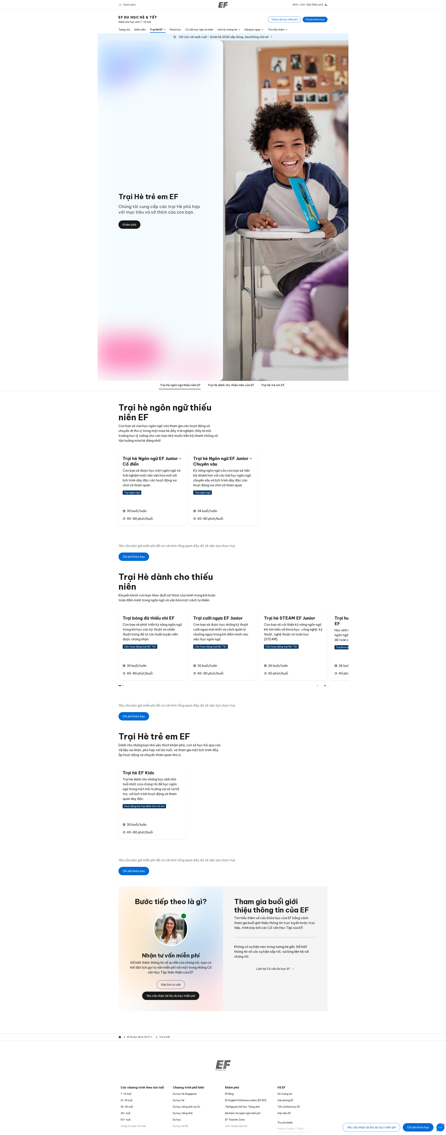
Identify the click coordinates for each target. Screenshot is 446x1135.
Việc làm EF (284, 1113)
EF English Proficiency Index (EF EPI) (245, 1100)
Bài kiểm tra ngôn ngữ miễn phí (242, 1113)
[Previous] (318, 685)
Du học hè (178, 1100)
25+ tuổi (125, 1113)
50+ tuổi (125, 1119)
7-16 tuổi (126, 1093)
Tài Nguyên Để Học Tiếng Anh (242, 1106)
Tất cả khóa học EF (288, 1106)
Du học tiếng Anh (183, 1113)
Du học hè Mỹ (180, 1126)
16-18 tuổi (126, 1100)
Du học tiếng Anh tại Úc (186, 1106)
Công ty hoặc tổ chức (134, 1126)
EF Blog (229, 1093)
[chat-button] (440, 1127)
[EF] (223, 5)
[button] (127, 5)
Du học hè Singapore (185, 1093)
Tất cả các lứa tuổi (132, 1132)
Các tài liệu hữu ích (236, 1126)
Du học (177, 1119)
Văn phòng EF (285, 1100)
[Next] (325, 685)
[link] (137, 19)
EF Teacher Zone (235, 1119)
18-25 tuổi (127, 1106)
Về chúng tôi (284, 1093)
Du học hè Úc (180, 1132)
